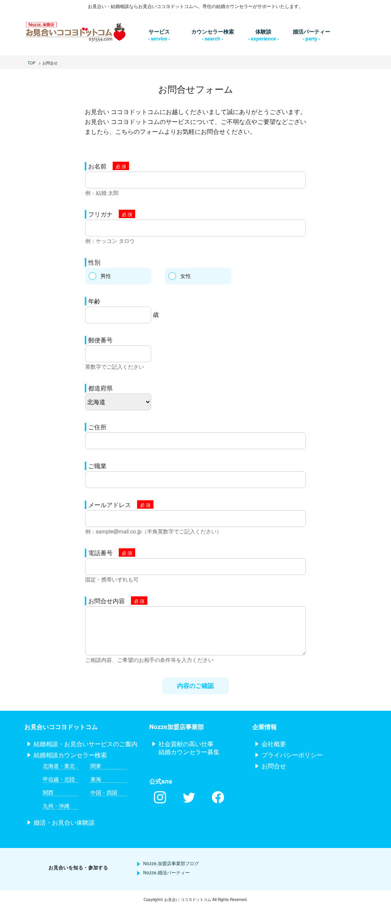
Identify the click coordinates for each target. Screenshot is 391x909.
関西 (48, 792)
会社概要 (274, 743)
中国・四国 (103, 792)
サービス (159, 31)
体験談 (263, 31)
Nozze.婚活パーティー (166, 872)
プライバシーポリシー (292, 754)
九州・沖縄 (56, 805)
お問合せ (274, 765)
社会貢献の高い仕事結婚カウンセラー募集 (189, 747)
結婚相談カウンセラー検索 (70, 754)
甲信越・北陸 (59, 779)
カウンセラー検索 (212, 31)
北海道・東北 (59, 765)
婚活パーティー (311, 31)
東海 (95, 779)
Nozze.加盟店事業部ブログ (171, 863)
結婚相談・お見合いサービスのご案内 (85, 743)
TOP (31, 63)
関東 (95, 765)
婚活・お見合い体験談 (64, 822)
